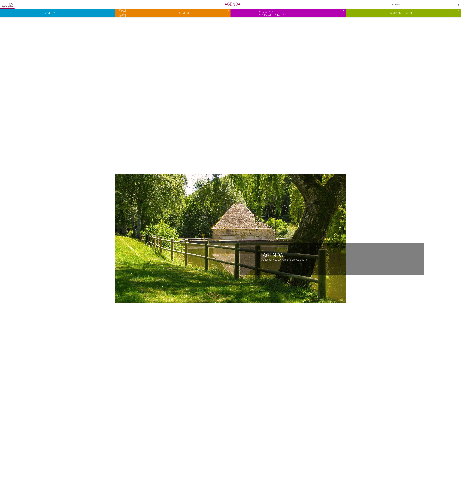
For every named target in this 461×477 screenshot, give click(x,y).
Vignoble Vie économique (271, 12)
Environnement (401, 13)
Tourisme (183, 13)
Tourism (122, 13)
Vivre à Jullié (55, 13)
